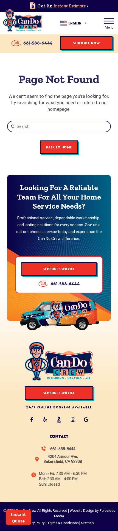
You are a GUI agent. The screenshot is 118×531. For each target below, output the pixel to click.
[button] (109, 23)
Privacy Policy (34, 523)
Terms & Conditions (62, 523)
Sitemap (87, 523)
